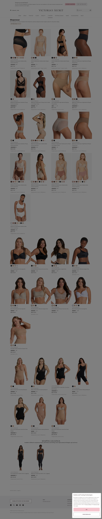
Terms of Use (96, 504)
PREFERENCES (87, 514)
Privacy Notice (88, 504)
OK (86, 509)
